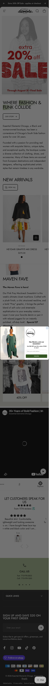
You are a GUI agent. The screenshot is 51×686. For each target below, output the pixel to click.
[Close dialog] (47, 328)
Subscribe (36, 356)
